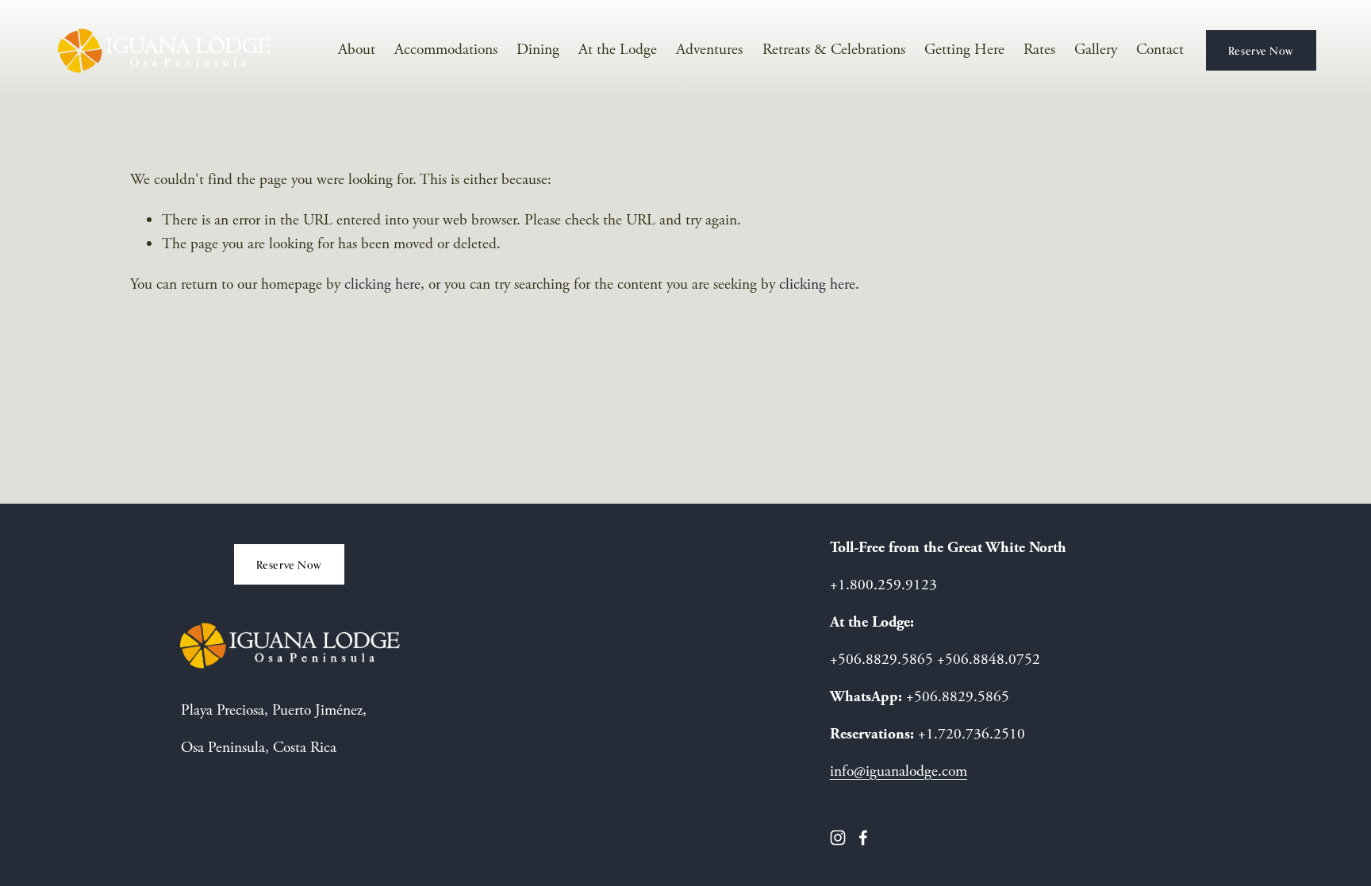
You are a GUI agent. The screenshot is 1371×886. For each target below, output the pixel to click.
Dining (538, 49)
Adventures (709, 49)
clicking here (382, 284)
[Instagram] (838, 838)
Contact (1160, 49)
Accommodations (445, 49)
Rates (1039, 49)
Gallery (1095, 49)
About (356, 49)
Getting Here (964, 49)
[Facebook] (863, 838)
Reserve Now (1261, 50)
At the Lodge (617, 49)
